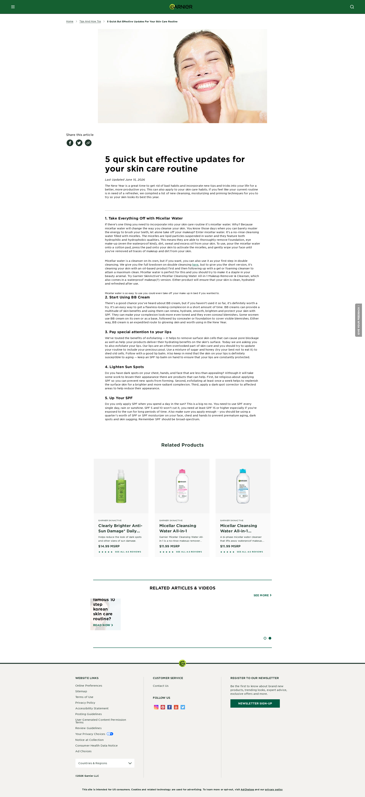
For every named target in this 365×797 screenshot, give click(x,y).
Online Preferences (88, 685)
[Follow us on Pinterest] (162, 707)
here (195, 264)
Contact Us (160, 685)
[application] (105, 763)
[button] (358, 320)
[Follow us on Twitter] (182, 707)
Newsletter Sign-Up (255, 703)
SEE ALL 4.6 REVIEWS (128, 552)
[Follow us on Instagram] (156, 707)
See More (262, 595)
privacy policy (274, 789)
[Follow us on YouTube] (176, 707)
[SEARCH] (352, 7)
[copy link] (88, 143)
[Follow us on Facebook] (169, 707)
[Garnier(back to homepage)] (181, 7)
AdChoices (247, 789)
